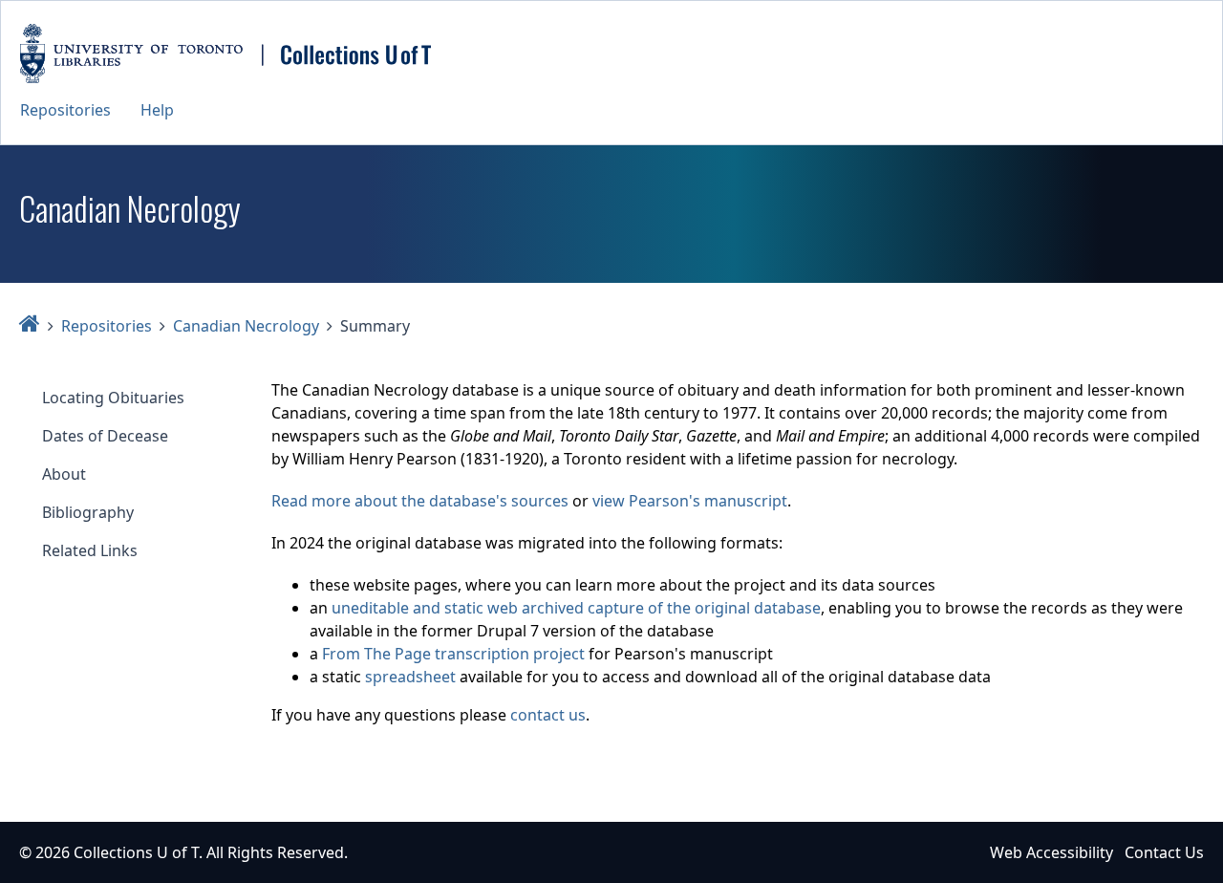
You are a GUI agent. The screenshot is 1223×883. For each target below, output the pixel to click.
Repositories (65, 109)
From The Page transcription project (453, 653)
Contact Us (1164, 852)
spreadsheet (410, 676)
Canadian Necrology (246, 325)
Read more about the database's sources (420, 500)
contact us (548, 714)
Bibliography (88, 512)
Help (157, 109)
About (64, 474)
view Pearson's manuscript (689, 500)
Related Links (90, 550)
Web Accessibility (1051, 852)
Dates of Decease (105, 435)
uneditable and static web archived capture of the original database (576, 607)
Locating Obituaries (113, 397)
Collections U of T (136, 852)
